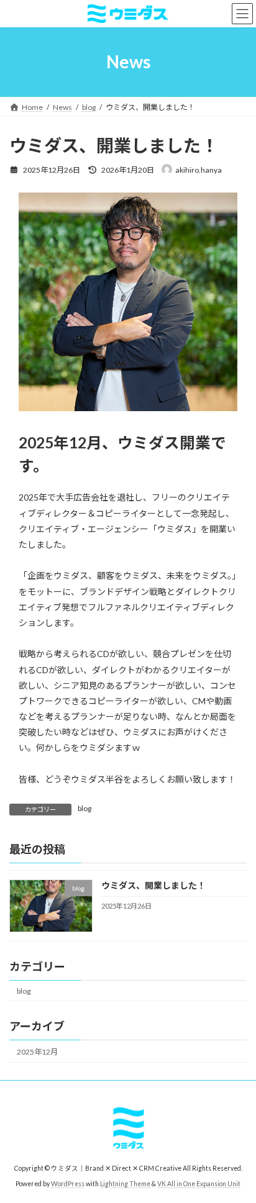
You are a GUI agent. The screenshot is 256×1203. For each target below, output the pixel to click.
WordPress (68, 1183)
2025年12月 (37, 1051)
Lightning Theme (125, 1183)
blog (84, 808)
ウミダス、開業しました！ (153, 885)
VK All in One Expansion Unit (198, 1183)
